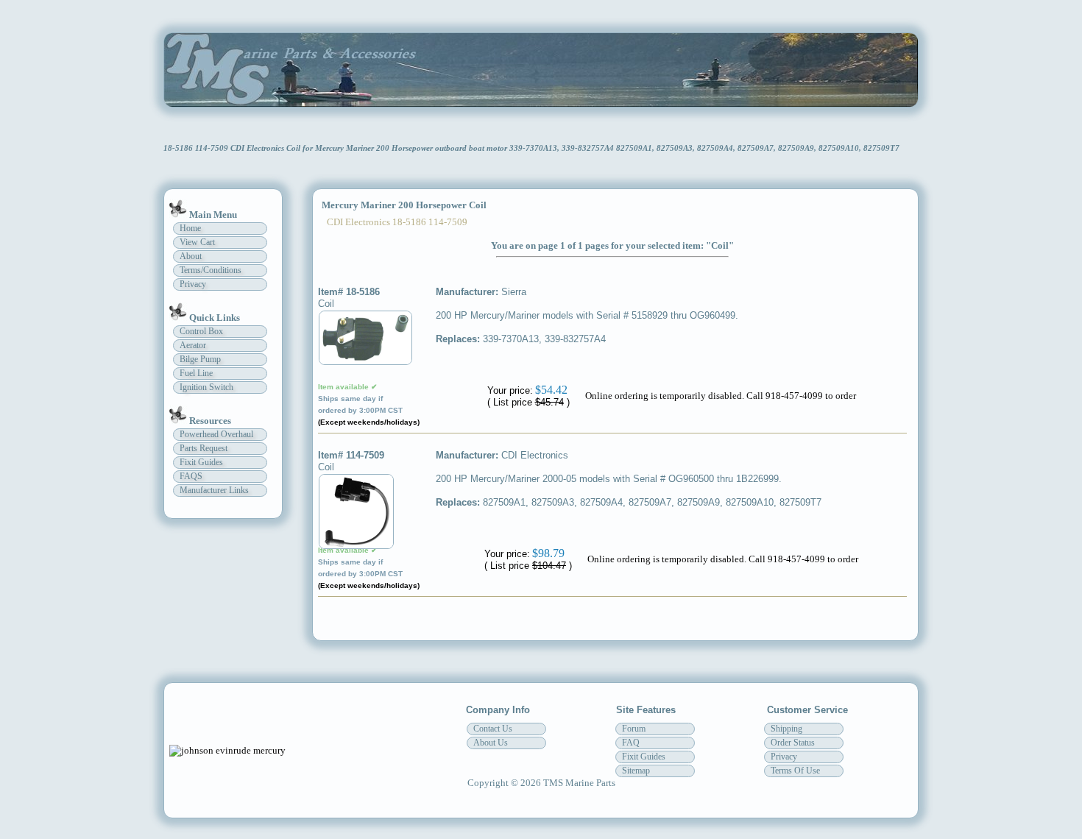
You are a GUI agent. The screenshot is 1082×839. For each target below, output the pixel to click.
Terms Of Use (795, 770)
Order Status (793, 742)
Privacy (193, 284)
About (191, 256)
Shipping (786, 728)
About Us (490, 742)
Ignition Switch (206, 387)
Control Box (201, 331)
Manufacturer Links (214, 490)
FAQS (191, 476)
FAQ (631, 742)
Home (190, 228)
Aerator (193, 345)
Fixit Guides (201, 462)
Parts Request (203, 448)
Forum (634, 728)
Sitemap (636, 770)
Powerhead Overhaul (216, 434)
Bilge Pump (200, 359)
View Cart (197, 242)
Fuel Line (196, 373)
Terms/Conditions (210, 270)
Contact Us (492, 728)
